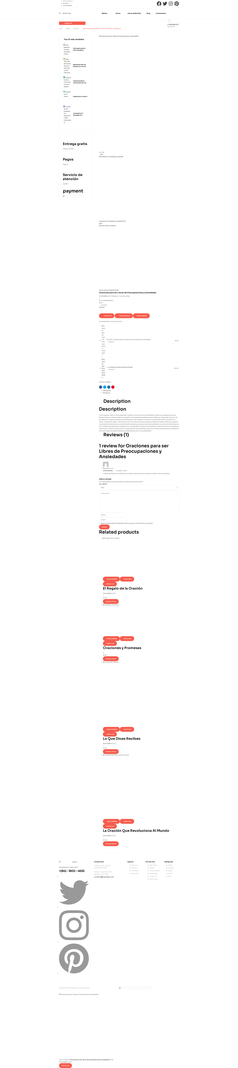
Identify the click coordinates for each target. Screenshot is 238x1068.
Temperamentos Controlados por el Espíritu (79, 83)
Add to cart (107, 316)
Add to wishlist (142, 316)
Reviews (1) (106, 393)
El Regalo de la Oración (123, 588)
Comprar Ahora (124, 316)
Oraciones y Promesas (122, 648)
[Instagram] (170, 3)
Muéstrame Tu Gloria (80, 96)
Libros (68, 28)
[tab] (141, 391)
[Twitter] (165, 3)
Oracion (76, 28)
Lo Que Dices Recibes (121, 738)
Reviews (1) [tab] (116, 434)
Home (60, 28)
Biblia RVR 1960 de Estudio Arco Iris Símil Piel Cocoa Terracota (80, 66)
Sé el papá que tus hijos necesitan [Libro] (79, 50)
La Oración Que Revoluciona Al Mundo (120, 367)
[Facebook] (159, 3)
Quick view (127, 579)
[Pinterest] (176, 3)
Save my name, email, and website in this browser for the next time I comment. (127, 523)
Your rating (103, 484)
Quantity (102, 307)
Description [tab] (117, 401)
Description (107, 390)
